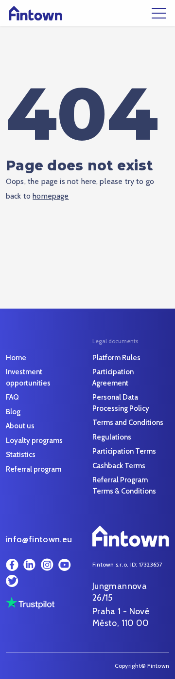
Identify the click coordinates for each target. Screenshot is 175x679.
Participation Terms (124, 451)
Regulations (111, 437)
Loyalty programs (34, 440)
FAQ (12, 397)
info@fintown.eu (39, 539)
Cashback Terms (118, 465)
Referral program (33, 469)
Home (16, 357)
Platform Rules (116, 357)
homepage (51, 196)
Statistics (20, 454)
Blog (13, 411)
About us (20, 426)
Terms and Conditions (127, 422)
